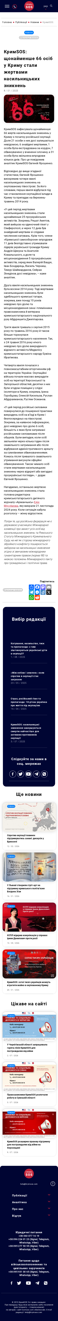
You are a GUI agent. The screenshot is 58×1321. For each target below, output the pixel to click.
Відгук (16, 1215)
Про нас (17, 1209)
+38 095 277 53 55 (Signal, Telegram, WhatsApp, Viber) (29, 1248)
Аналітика (19, 1202)
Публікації (19, 1195)
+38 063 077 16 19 (29, 1236)
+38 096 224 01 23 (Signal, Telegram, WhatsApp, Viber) (29, 1241)
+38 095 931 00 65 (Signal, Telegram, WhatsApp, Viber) (29, 1273)
